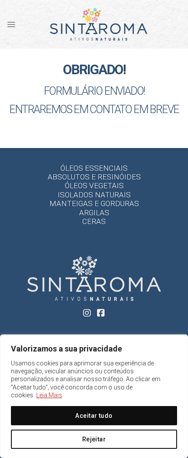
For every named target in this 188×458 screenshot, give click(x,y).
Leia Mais (49, 395)
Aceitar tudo (93, 415)
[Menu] (11, 24)
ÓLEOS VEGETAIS (94, 185)
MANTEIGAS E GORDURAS (94, 203)
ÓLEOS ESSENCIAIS (94, 168)
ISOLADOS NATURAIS (94, 194)
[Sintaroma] (98, 24)
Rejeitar (94, 439)
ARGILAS (94, 212)
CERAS (94, 221)
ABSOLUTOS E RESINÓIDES (94, 176)
